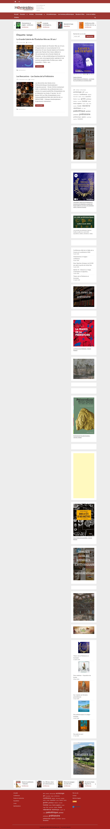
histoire (75, 101)
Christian (30, 42)
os (82, 108)
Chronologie (38, 14)
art (83, 92)
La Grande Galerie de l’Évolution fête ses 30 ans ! (36, 39)
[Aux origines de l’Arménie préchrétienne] (83, 687)
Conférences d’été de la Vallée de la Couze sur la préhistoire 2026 (73, 24)
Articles (31, 14)
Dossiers (22, 14)
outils (84, 108)
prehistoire (75, 114)
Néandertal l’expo (51, 24)
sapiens (84, 117)
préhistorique (77, 117)
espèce (79, 96)
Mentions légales (77, 798)
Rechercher (90, 36)
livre (90, 103)
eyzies (57, 800)
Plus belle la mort (78, 734)
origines (61, 809)
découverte (75, 96)
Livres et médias (90, 14)
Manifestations (22, 70)
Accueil (16, 14)
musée (79, 106)
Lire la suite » (40, 67)
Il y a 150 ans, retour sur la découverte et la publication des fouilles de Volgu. (32, 783)
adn (74, 89)
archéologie (77, 92)
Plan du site (75, 793)
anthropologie (83, 89)
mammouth (51, 807)
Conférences (28, 27)
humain (83, 103)
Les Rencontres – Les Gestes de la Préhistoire (35, 76)
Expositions (49, 26)
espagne (62, 798)
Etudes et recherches (18, 798)
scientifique (89, 117)
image (87, 103)
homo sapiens (77, 103)
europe (83, 96)
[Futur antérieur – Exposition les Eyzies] (83, 667)
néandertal (86, 106)
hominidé (79, 101)
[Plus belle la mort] (83, 726)
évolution (80, 119)
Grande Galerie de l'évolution (83, 605)
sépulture (75, 119)
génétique (88, 99)
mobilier (75, 106)
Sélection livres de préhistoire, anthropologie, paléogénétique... (86, 141)
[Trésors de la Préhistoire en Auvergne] (83, 648)
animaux (77, 89)
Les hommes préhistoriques (66, 14)
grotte (83, 99)
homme (84, 101)
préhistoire (84, 114)
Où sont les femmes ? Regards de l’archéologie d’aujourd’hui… (74, 783)
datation (89, 94)
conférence (83, 94)
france (78, 99)
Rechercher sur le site (79, 34)
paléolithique (79, 111)
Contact (74, 795)
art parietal (48, 796)
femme (75, 99)
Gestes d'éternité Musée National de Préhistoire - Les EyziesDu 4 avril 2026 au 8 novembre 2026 (83, 79)
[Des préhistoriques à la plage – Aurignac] (83, 706)
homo (89, 101)
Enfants (16, 17)
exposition (88, 96)
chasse (86, 92)
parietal (88, 111)
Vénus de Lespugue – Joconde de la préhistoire (53, 783)
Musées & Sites (80, 14)
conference (76, 94)
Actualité (15, 793)
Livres (14, 803)
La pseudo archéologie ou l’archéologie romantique (29, 24)
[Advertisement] (83, 475)
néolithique (77, 108)
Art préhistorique (51, 14)
